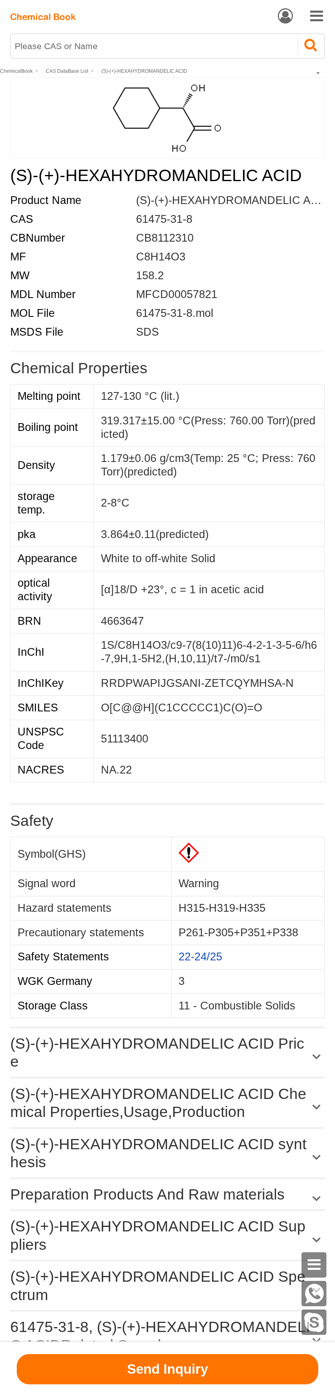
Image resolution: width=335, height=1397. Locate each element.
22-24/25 (200, 957)
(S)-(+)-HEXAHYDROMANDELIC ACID (144, 71)
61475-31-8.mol (174, 313)
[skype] (314, 1322)
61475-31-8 (164, 219)
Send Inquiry (167, 1369)
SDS (147, 332)
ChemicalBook (16, 71)
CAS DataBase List (67, 71)
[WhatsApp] (314, 1293)
